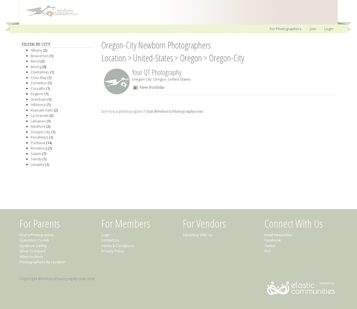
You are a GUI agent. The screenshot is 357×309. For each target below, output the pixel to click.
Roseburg (39, 148)
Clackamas (40, 71)
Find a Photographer (37, 234)
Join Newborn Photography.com (174, 111)
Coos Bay (39, 77)
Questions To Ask (34, 240)
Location (113, 58)
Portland (38, 142)
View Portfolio (152, 87)
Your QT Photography (156, 72)
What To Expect (32, 251)
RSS (267, 251)
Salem (36, 153)
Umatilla (37, 164)
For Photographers (285, 28)
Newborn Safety (33, 245)
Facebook (272, 240)
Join (313, 28)
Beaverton (40, 55)
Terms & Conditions (117, 245)
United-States (153, 58)
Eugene (37, 93)
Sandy (36, 158)
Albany (36, 50)
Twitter (270, 245)
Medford (38, 126)
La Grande (40, 115)
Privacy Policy (112, 251)
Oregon (191, 58)
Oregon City (40, 131)
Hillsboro (38, 104)
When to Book (31, 256)
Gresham (39, 99)
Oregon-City (226, 58)
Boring (36, 66)
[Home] (49, 16)
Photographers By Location (42, 261)
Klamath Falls (42, 110)
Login (328, 28)
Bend (35, 61)
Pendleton (39, 137)
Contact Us (110, 240)
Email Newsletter (278, 234)
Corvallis (38, 88)
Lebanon (38, 121)
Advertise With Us (198, 234)
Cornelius (39, 82)
